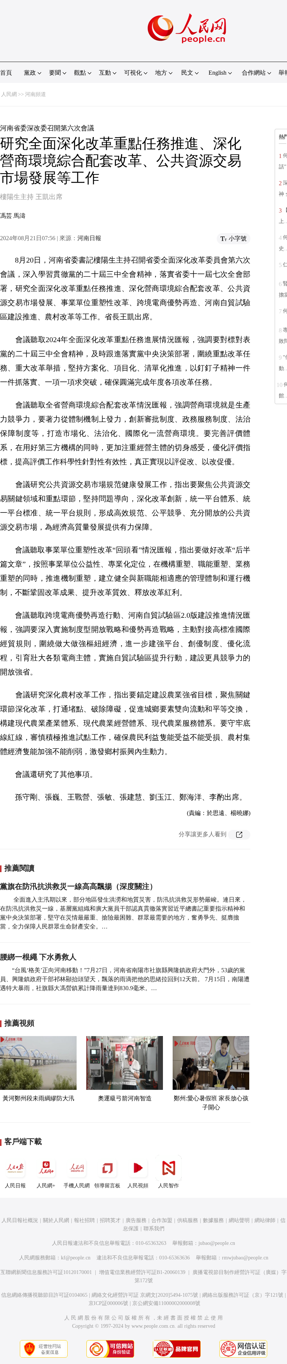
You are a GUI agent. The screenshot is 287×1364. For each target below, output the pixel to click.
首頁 (6, 72)
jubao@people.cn (216, 1243)
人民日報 (15, 1185)
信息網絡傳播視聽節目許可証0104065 (44, 1295)
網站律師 (264, 1220)
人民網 (9, 94)
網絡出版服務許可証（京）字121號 (242, 1295)
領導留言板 (107, 1185)
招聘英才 (110, 1220)
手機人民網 (77, 1185)
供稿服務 (187, 1220)
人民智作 (168, 1185)
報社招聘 (84, 1220)
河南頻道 (35, 94)
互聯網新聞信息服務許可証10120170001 (46, 1272)
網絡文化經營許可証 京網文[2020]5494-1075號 (145, 1295)
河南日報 (89, 238)
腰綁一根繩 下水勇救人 (38, 957)
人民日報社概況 (19, 1220)
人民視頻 (137, 1185)
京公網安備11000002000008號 (166, 1303)
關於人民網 (56, 1220)
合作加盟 (161, 1220)
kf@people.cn (75, 1258)
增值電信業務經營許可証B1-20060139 (142, 1272)
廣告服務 (136, 1220)
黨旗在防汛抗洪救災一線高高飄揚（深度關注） (78, 886)
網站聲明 (239, 1220)
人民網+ (46, 1185)
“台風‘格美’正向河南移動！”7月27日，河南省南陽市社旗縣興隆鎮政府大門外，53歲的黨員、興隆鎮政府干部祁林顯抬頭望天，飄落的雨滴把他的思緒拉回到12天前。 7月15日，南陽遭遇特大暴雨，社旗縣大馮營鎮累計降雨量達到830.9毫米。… (125, 979)
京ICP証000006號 (108, 1303)
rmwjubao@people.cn (245, 1258)
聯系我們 (154, 1228)
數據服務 (213, 1220)
